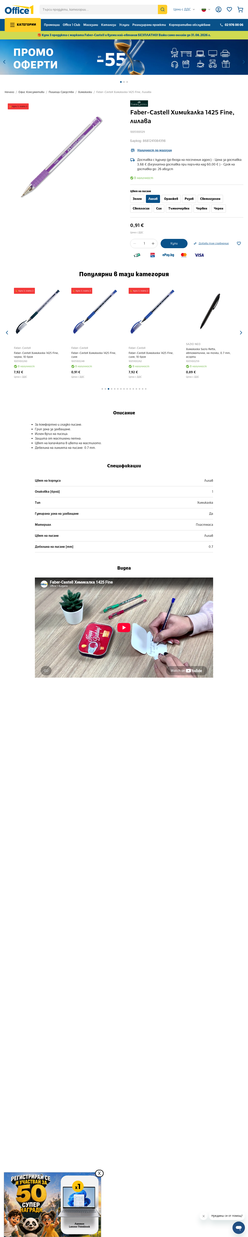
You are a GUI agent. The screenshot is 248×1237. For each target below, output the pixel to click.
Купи (174, 243)
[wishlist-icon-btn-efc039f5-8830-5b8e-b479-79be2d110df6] (238, 243)
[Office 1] (19, 9)
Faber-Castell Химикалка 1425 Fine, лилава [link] (123, 92)
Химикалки (85, 92)
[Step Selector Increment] (153, 243)
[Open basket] (240, 9)
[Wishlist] (229, 9)
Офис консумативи (31, 92)
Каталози (108, 25)
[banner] (124, 57)
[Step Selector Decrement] (134, 243)
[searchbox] (103, 9)
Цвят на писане (140, 191)
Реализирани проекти (149, 25)
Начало (9, 92)
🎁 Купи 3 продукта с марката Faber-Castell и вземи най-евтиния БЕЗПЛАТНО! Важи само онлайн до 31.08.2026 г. (124, 35)
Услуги (124, 25)
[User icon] (218, 9)
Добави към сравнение (214, 243)
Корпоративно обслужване (189, 25)
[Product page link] (38, 312)
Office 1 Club (71, 25)
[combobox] (184, 9)
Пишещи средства (61, 92)
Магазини (90, 25)
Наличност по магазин (154, 150)
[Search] (162, 9)
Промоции (52, 25)
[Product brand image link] (139, 103)
